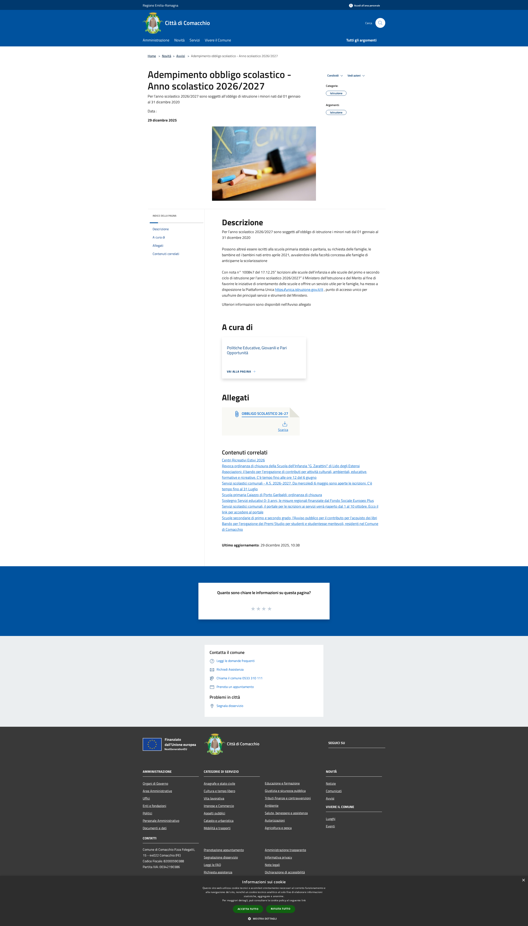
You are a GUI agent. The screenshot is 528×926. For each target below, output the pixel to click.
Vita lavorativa (214, 798)
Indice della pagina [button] (164, 216)
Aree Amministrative (157, 790)
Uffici (146, 798)
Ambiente (271, 805)
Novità (166, 55)
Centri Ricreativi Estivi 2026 (243, 460)
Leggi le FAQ (212, 864)
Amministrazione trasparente (285, 849)
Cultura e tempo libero (219, 790)
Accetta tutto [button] (248, 909)
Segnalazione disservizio (221, 857)
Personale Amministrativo (161, 820)
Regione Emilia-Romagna (160, 5)
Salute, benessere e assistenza (286, 812)
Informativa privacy (278, 857)
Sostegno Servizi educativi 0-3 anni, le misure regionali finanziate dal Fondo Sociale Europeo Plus (298, 500)
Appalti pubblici (214, 813)
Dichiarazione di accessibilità (285, 872)
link (304, 900)
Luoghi (330, 818)
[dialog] (264, 901)
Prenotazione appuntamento (224, 849)
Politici (147, 813)
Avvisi (180, 55)
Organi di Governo (155, 783)
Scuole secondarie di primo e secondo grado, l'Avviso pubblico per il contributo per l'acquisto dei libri (299, 518)
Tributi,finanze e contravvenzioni (288, 798)
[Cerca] (380, 23)
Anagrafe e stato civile (219, 783)
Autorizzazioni (275, 820)
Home (152, 55)
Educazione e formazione (282, 783)
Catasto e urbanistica (218, 820)
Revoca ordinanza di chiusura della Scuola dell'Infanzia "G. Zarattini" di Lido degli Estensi (291, 466)
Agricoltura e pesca (278, 827)
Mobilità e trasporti (217, 828)
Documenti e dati (155, 828)
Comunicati (334, 790)
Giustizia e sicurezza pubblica (285, 790)
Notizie (331, 783)
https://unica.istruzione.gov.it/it (299, 289)
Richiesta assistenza (218, 872)
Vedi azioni (354, 75)
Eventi (330, 826)
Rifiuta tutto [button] (280, 909)
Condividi (333, 75)
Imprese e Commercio (219, 805)
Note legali (272, 864)
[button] (264, 918)
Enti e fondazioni (154, 805)
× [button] (523, 880)
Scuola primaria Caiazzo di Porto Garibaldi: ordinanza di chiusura (272, 495)
